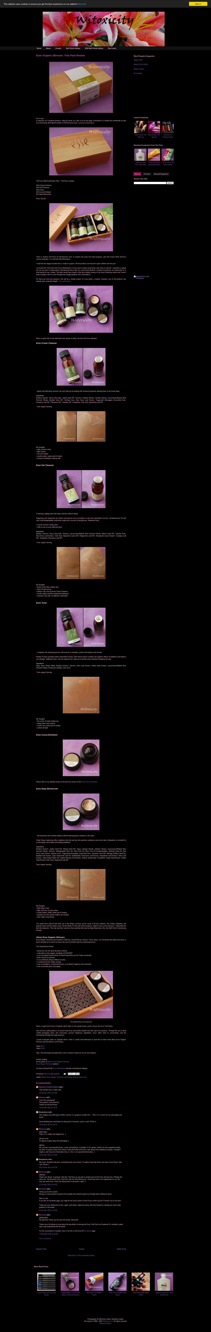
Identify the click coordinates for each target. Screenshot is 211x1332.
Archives (147, 174)
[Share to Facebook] (76, 1074)
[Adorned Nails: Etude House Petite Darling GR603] (141, 1290)
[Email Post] (64, 1074)
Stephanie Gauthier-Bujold (49, 1087)
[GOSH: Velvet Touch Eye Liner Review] (46, 1290)
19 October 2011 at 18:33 (48, 1107)
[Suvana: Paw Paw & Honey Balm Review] (154, 160)
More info (81, 3)
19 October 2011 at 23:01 (48, 1125)
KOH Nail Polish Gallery (94, 48)
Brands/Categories (161, 174)
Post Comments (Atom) (86, 1255)
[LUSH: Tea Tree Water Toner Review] (117, 1290)
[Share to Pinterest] (78, 1074)
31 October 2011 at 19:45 (48, 1210)
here (50, 259)
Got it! (198, 3)
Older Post (121, 1249)
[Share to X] (74, 1074)
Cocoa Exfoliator (65, 281)
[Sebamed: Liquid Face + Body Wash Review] (140, 160)
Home (39, 48)
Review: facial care (79, 1077)
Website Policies (105, 1323)
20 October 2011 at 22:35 (48, 1167)
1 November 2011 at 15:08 (48, 1234)
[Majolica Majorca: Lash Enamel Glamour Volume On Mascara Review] (70, 1290)
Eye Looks (112, 48)
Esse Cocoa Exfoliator (89, 782)
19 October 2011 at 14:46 (48, 1093)
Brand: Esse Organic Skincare (58, 1062)
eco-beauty (68, 1077)
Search (137, 174)
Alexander (42, 1189)
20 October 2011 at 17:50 (48, 1155)
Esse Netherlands (59, 1068)
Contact (58, 48)
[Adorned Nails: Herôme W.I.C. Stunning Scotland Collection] (167, 132)
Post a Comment (45, 1238)
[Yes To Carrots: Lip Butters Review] (168, 160)
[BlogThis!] (71, 1074)
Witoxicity (47, 1074)
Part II (43, 1048)
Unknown (42, 1097)
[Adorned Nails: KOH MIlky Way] (140, 132)
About (48, 48)
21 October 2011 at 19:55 (48, 1184)
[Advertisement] (152, 95)
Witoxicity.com (108, 1321)
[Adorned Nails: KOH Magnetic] (154, 132)
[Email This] (69, 1074)
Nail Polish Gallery (73, 48)
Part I (43, 1046)
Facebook (87, 1231)
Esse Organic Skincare (44, 1064)
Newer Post (41, 1249)
